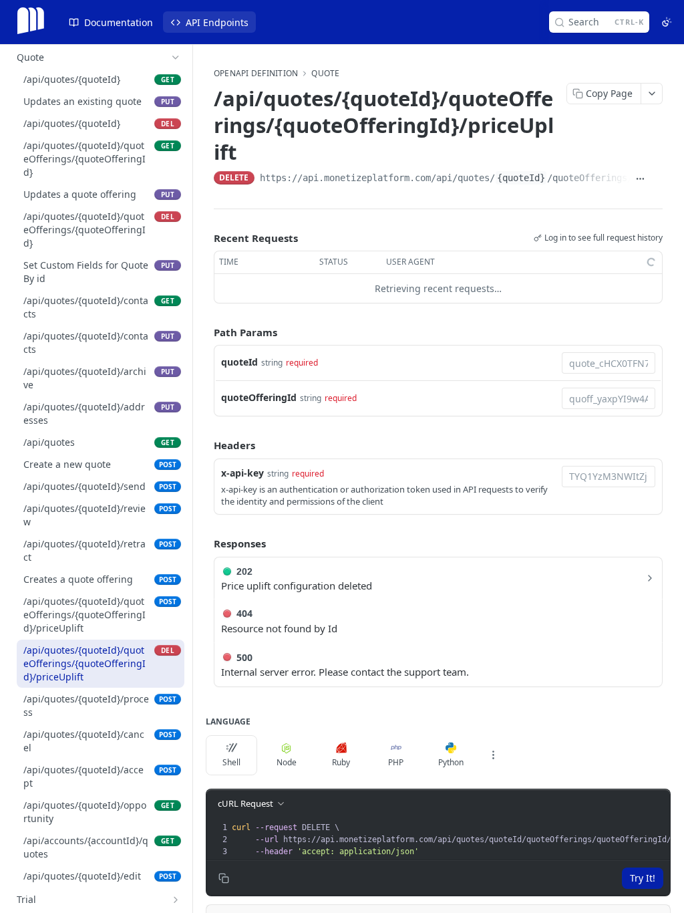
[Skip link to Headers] (204, 446)
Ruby (341, 762)
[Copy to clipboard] (657, 179)
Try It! (642, 878)
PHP (395, 762)
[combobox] (608, 363)
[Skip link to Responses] (204, 543)
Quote (325, 73)
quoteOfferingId (259, 397)
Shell (231, 762)
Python (451, 762)
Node (287, 762)
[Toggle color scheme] (666, 22)
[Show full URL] (641, 179)
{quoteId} (521, 177)
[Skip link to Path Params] (204, 332)
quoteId (239, 362)
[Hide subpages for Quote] (175, 57)
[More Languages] (493, 755)
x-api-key (242, 473)
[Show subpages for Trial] (175, 899)
